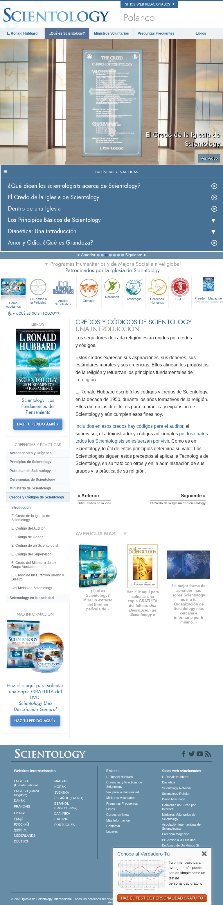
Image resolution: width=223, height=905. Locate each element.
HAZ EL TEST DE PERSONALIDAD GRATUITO (162, 898)
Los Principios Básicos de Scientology (54, 220)
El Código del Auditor (28, 528)
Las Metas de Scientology (31, 588)
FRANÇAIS (22, 806)
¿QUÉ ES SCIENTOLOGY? (37, 313)
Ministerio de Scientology (30, 488)
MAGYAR (61, 781)
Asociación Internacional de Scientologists (181, 826)
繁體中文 (20, 830)
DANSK (19, 800)
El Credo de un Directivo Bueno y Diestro (37, 577)
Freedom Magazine (175, 834)
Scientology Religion (176, 793)
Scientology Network (176, 788)
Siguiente (133, 254)
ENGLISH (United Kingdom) (26, 793)
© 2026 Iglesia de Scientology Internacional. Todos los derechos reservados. (65, 899)
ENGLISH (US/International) (26, 783)
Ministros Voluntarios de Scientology (178, 816)
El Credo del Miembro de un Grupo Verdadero (33, 565)
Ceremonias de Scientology (32, 480)
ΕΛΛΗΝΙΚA (62, 813)
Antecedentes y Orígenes (31, 453)
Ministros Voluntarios (111, 33)
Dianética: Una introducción (42, 231)
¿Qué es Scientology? (67, 33)
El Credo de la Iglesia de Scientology (53, 197)
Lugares (112, 831)
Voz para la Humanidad (122, 792)
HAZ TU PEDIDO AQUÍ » (37, 424)
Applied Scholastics (63, 302)
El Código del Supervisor (31, 554)
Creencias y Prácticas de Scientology (124, 784)
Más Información (118, 820)
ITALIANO (61, 819)
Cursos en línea (117, 814)
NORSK (60, 786)
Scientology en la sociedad (32, 598)
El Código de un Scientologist (34, 546)
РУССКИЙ (21, 824)
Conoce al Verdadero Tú (143, 854)
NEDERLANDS (24, 835)
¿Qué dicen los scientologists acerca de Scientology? (74, 186)
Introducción (21, 507)
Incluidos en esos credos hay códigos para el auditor (129, 426)
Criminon (89, 300)
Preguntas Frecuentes (156, 33)
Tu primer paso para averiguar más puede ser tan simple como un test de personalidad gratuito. (187, 873)
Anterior (88, 254)
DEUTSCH (21, 841)
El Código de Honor (27, 537)
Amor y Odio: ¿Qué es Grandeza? (50, 242)
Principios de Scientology (30, 462)
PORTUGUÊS (64, 824)
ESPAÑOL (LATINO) (68, 798)
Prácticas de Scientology (30, 471)
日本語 (19, 819)
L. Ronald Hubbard (22, 33)
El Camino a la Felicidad (38, 300)
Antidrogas (134, 299)
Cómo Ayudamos (13, 303)
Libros (201, 33)
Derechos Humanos (157, 300)
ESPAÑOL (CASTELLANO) (66, 805)
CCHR (180, 299)
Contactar (113, 826)
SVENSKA (61, 792)
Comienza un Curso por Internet (179, 807)
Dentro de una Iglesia (34, 208)
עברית (19, 812)
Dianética (168, 782)
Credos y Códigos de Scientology (36, 497)
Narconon (112, 297)
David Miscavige (173, 799)
